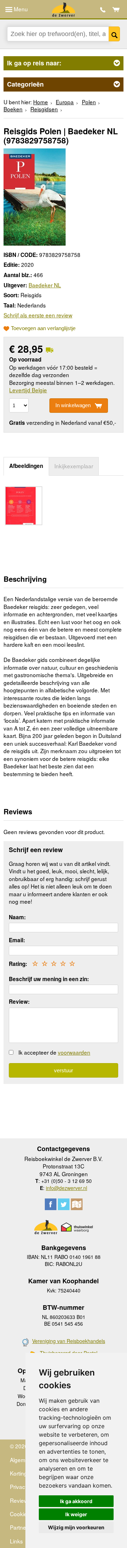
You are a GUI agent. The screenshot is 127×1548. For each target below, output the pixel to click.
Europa (65, 102)
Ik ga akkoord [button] (76, 1501)
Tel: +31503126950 (102, 9)
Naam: (17, 917)
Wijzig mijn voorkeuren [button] (76, 1527)
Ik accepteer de (54, 1052)
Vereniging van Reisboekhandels (68, 1340)
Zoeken (114, 34)
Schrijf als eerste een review (38, 315)
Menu (20, 9)
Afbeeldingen (26, 466)
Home (40, 102)
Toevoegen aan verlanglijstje (43, 328)
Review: (19, 1001)
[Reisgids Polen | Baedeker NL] (35, 196)
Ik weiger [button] (76, 1514)
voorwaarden (74, 1052)
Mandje (116, 9)
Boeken (13, 109)
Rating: (18, 964)
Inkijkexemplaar (73, 466)
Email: (17, 940)
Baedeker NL (45, 285)
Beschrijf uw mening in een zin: (49, 979)
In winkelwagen (73, 405)
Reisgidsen (44, 109)
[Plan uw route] (77, 1204)
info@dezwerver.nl (66, 1187)
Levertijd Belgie (28, 390)
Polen (89, 102)
